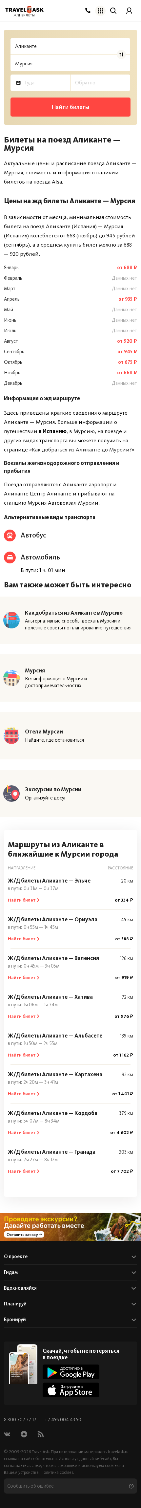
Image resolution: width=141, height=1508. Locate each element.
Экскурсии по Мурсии (53, 789)
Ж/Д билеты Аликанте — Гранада (51, 1151)
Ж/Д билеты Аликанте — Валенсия (53, 958)
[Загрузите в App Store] (71, 1390)
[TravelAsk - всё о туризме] (24, 9)
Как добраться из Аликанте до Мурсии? (82, 449)
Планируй (15, 1304)
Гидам (11, 1272)
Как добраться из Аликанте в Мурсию (74, 612)
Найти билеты (70, 107)
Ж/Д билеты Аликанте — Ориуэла (52, 919)
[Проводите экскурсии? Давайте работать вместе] (70, 1227)
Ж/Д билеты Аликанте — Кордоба (52, 1113)
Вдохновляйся (20, 1288)
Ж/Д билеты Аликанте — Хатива (50, 997)
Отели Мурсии (44, 731)
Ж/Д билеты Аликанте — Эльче (49, 880)
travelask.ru (118, 1451)
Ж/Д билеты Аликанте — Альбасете (55, 1035)
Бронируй (15, 1319)
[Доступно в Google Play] (71, 1372)
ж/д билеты (24, 15)
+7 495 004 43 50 (63, 1420)
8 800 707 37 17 (20, 1420)
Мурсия (35, 670)
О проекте (16, 1256)
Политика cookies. (57, 1472)
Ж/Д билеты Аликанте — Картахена (55, 1074)
